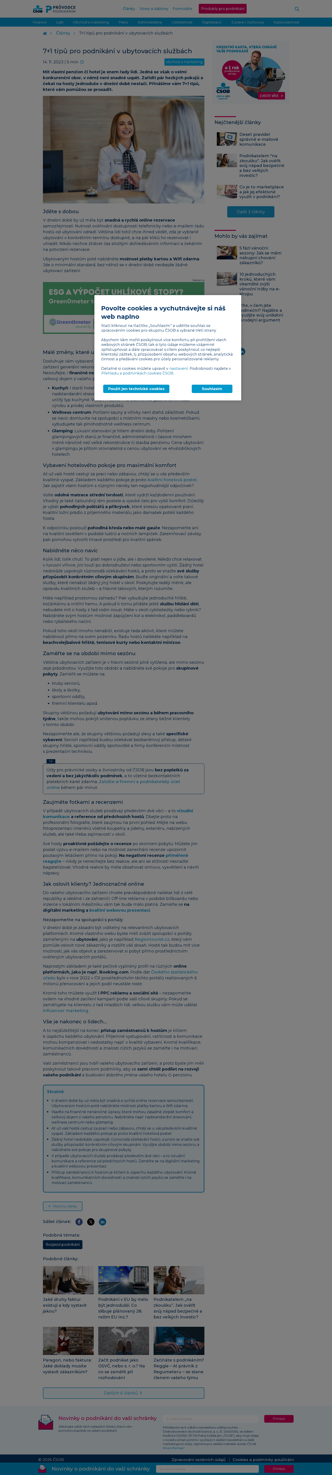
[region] (167, 347)
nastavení (178, 368)
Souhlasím (212, 389)
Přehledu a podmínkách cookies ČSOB (137, 373)
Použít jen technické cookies (136, 389)
